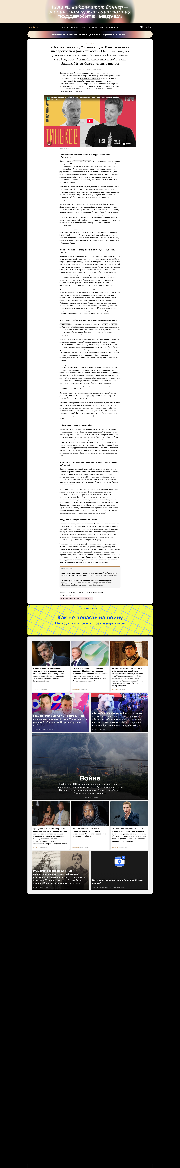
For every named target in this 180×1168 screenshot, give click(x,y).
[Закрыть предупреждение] (150, 1166)
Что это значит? (53, 1166)
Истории (74, 27)
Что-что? (72, 595)
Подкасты (93, 27)
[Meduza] (33, 27)
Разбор (83, 27)
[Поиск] (146, 27)
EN (150, 27)
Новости (65, 27)
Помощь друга (112, 27)
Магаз (101, 27)
